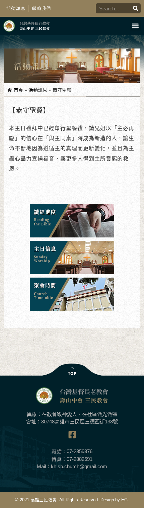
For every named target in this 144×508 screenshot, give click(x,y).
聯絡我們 (41, 8)
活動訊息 (15, 8)
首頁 (18, 90)
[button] (135, 25)
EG (124, 499)
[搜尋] (136, 8)
